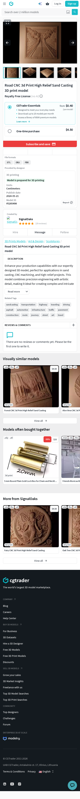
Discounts (8, 662)
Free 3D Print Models (14, 656)
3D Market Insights (13, 681)
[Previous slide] (7, 43)
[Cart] (47, 4)
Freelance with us (12, 687)
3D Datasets (9, 637)
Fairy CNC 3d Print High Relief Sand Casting (24, 550)
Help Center (9, 618)
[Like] (15, 152)
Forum (6, 724)
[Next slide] (72, 43)
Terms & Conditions (14, 771)
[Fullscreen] (7, 22)
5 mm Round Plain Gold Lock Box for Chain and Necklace (31, 481)
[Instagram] (20, 784)
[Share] (64, 152)
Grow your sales (12, 675)
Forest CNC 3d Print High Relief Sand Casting (25, 410)
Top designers (10, 712)
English (45, 772)
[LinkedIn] (5, 784)
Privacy (32, 771)
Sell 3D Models (11, 668)
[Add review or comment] (73, 325)
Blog (5, 606)
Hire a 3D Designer (13, 643)
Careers (7, 612)
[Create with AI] (40, 4)
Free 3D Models (11, 649)
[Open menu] (4, 4)
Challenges (9, 718)
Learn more (21, 121)
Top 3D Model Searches (16, 693)
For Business (10, 631)
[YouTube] (12, 784)
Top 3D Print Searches (15, 699)
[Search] (75, 12)
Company (7, 599)
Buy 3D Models (10, 624)
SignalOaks (26, 219)
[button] (68, 12)
